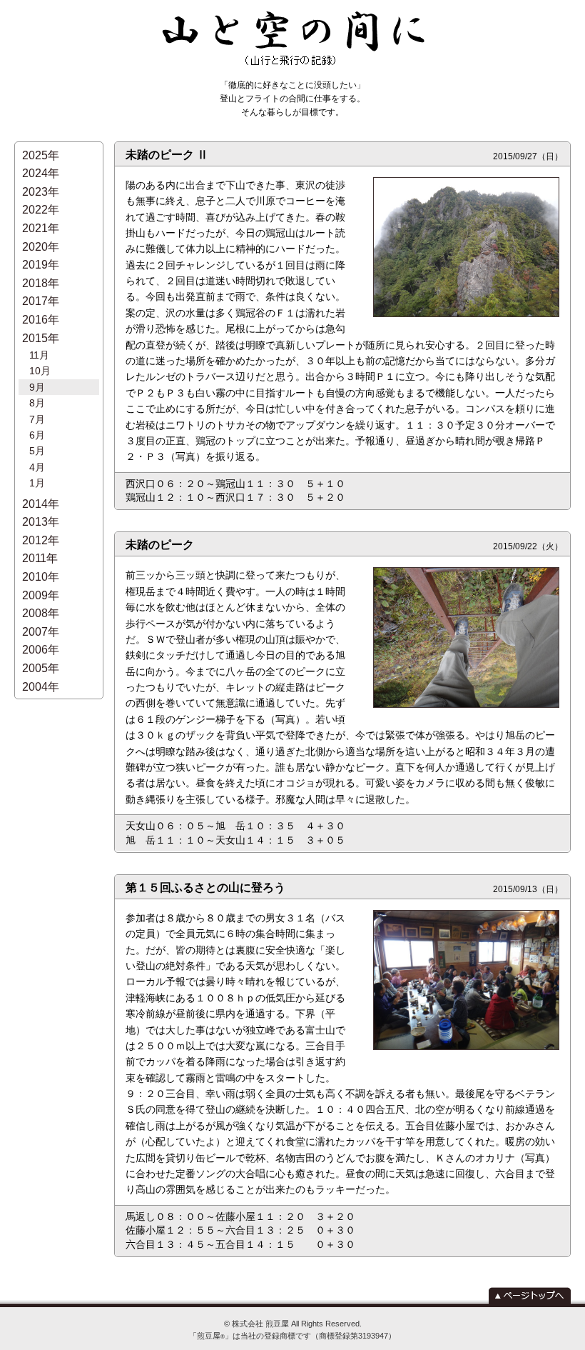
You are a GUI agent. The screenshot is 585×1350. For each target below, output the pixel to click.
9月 (37, 387)
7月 (37, 419)
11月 (39, 355)
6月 (37, 435)
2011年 (40, 558)
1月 (37, 483)
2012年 (40, 540)
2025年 (40, 155)
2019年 (40, 265)
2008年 (40, 613)
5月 (37, 450)
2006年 (40, 650)
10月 (40, 370)
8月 (37, 403)
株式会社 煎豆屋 (260, 1323)
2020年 (40, 247)
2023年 (40, 192)
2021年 (40, 228)
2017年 (40, 301)
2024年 (40, 173)
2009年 (40, 595)
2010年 (40, 577)
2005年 (40, 668)
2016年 (40, 320)
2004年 (40, 687)
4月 (37, 467)
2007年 (40, 632)
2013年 (40, 522)
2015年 (40, 338)
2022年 (40, 210)
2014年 (40, 504)
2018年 (40, 283)
